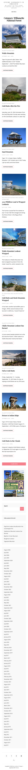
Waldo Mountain (8, 53)
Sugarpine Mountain (9, 541)
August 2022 (7, 595)
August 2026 (7, 550)
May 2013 (6, 724)
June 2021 (6, 616)
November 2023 (8, 571)
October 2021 (7, 605)
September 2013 (8, 713)
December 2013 (8, 708)
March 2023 (7, 584)
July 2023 (6, 579)
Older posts (14, 464)
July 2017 (6, 655)
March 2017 (7, 658)
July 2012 (6, 732)
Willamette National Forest (8, 50)
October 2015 (7, 682)
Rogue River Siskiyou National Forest (10, 197)
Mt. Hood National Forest (7, 293)
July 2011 (6, 745)
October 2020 (7, 618)
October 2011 (7, 740)
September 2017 (8, 653)
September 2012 (8, 729)
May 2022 (6, 602)
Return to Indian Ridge (10, 415)
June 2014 (6, 703)
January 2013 (7, 726)
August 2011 (7, 742)
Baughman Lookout (9, 538)
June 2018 (6, 642)
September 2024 (8, 560)
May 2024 (6, 568)
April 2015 (6, 690)
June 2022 (6, 600)
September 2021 (8, 608)
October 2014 (7, 692)
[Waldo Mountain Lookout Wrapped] (14, 237)
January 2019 (7, 637)
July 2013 (6, 719)
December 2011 (8, 737)
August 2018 (7, 639)
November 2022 (8, 587)
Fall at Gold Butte (8, 371)
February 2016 (7, 676)
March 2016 (7, 674)
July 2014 (6, 700)
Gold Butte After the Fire (11, 106)
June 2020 (6, 626)
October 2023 (7, 573)
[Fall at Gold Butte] (14, 358)
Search (6, 506)
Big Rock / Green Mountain (11, 536)
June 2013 (6, 721)
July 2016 (6, 668)
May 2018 (6, 645)
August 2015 (7, 684)
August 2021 (7, 610)
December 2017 (8, 650)
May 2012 (6, 734)
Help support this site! (9, 518)
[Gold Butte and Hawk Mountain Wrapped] (14, 283)
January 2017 (7, 663)
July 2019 (6, 634)
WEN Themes (16, 767)
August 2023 (7, 576)
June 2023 (6, 581)
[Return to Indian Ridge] (14, 402)
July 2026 (6, 552)
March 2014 (7, 705)
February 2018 (7, 647)
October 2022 (7, 589)
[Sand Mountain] (14, 137)
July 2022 (6, 597)
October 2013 (7, 711)
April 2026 (6, 555)
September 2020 (8, 621)
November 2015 (8, 679)
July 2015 (6, 687)
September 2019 (8, 631)
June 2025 (6, 558)
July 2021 (6, 613)
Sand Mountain (7, 152)
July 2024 (6, 563)
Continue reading (8, 71)
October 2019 (7, 629)
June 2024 (6, 566)
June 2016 (6, 671)
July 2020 (6, 624)
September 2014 (8, 695)
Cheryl (12, 56)
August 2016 (7, 666)
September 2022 (8, 592)
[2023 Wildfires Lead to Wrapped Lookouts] (14, 184)
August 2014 (7, 697)
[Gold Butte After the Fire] (14, 89)
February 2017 (7, 660)
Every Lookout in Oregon (14, 3)
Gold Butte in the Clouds (11, 441)
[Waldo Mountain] (14, 36)
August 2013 (7, 716)
